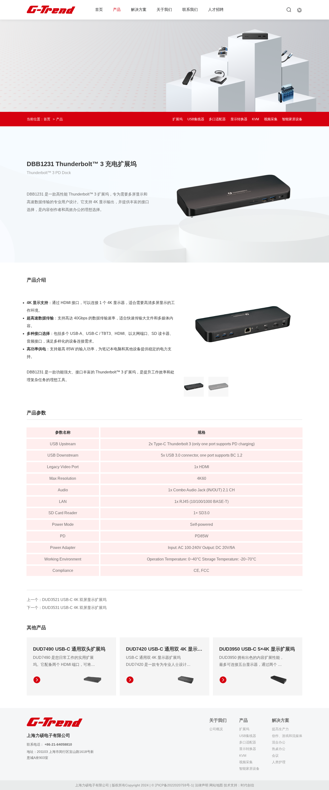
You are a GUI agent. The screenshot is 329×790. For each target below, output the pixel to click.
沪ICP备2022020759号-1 (174, 785)
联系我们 (190, 9)
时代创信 (247, 785)
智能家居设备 (292, 119)
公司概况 (216, 729)
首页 (99, 9)
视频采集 (270, 119)
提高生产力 (280, 729)
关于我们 (164, 9)
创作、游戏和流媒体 (287, 736)
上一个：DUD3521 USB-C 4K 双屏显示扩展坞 (66, 600)
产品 (117, 9)
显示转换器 (238, 119)
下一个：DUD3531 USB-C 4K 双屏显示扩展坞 (66, 608)
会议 (275, 755)
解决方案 (138, 9)
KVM (255, 119)
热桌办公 (278, 749)
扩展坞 (177, 119)
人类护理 (278, 762)
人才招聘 (216, 9)
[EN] (299, 10)
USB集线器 (195, 119)
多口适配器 (217, 119)
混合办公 (278, 742)
